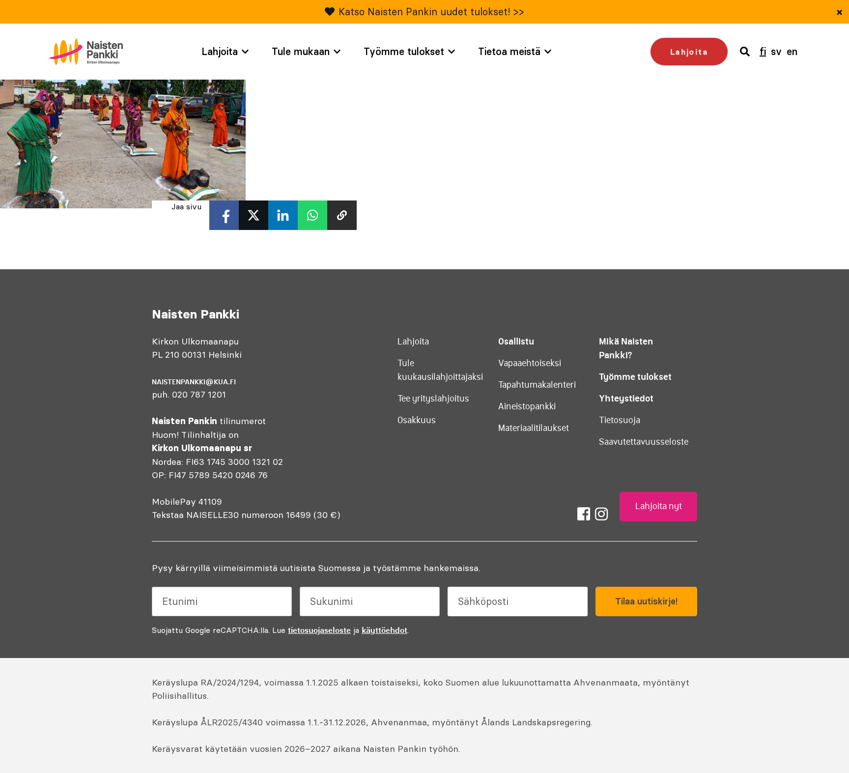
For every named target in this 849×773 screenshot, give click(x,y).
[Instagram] (601, 514)
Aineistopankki (527, 406)
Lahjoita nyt (658, 506)
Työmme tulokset (404, 51)
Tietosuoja (619, 420)
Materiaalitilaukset (533, 428)
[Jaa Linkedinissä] (283, 215)
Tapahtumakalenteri (537, 384)
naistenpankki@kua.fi (194, 381)
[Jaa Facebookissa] (224, 215)
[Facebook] (583, 514)
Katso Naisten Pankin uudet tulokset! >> (431, 11)
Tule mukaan (301, 51)
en (792, 51)
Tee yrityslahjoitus (433, 398)
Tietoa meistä (509, 51)
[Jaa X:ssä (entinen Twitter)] (253, 215)
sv (776, 51)
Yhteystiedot (626, 398)
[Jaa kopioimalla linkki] (342, 215)
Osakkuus (416, 420)
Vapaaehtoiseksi (529, 363)
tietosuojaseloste (319, 630)
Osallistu (516, 341)
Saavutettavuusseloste (643, 441)
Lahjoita (219, 51)
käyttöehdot (384, 630)
